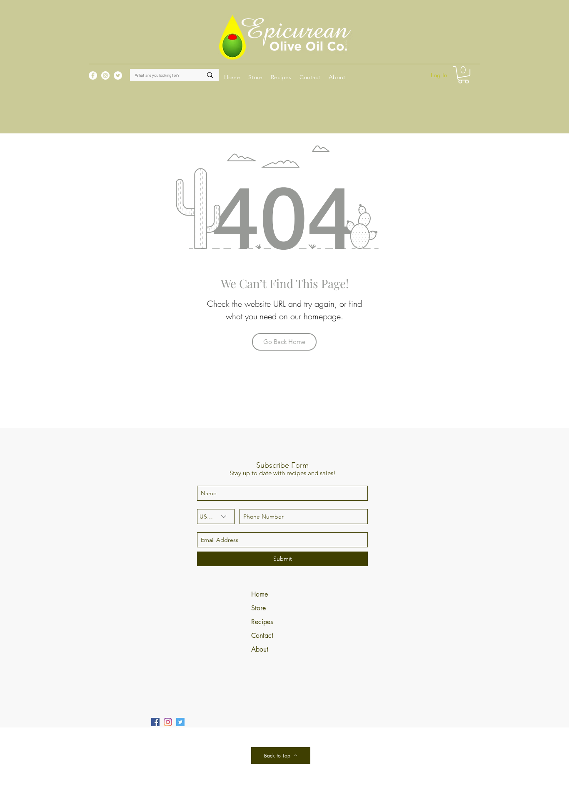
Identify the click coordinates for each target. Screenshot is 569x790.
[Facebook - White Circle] (93, 75)
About (259, 649)
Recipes (262, 621)
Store (258, 608)
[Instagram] (168, 722)
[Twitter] (180, 722)
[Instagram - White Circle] (105, 75)
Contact (262, 635)
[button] (281, 77)
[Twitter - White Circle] (118, 75)
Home (259, 594)
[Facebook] (155, 722)
